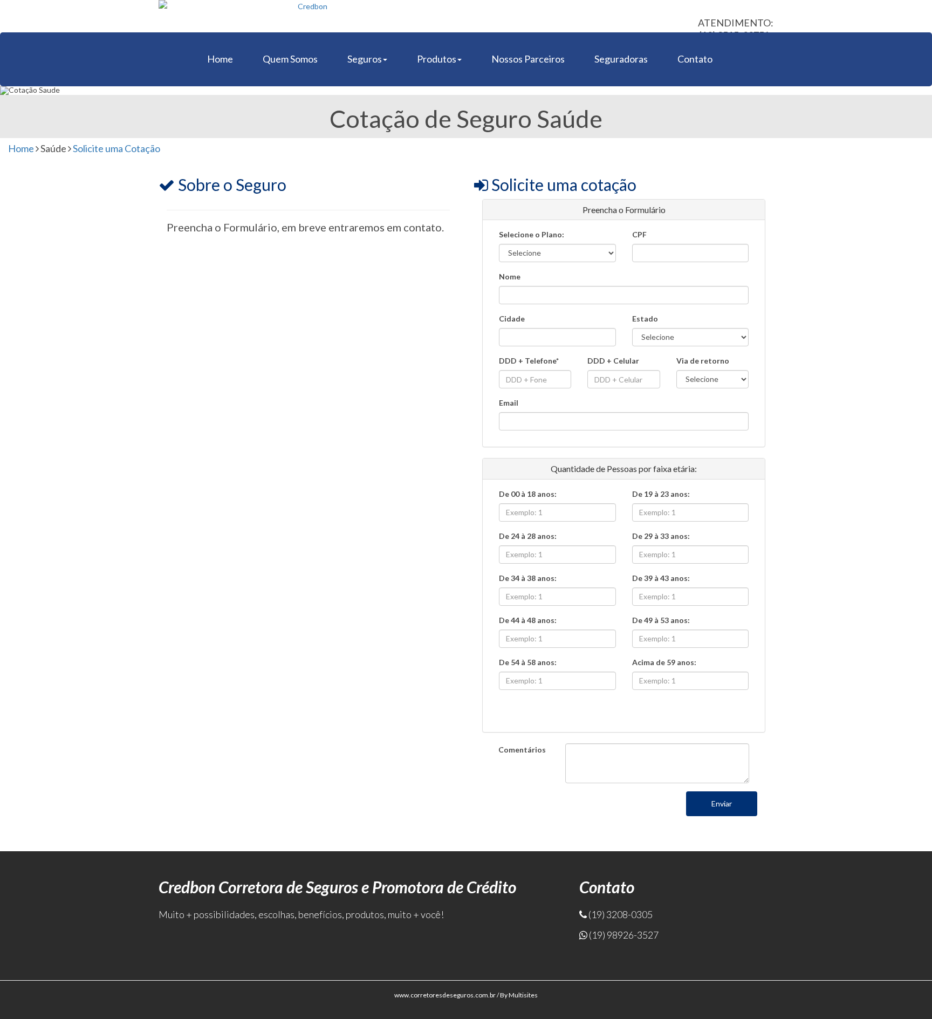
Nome (509, 276)
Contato (694, 59)
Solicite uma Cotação (116, 148)
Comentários (522, 749)
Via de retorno (702, 360)
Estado (645, 318)
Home (220, 59)
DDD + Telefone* (529, 360)
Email (508, 402)
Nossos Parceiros (528, 59)
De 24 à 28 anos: (528, 536)
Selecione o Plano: (531, 234)
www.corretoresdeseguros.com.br (445, 995)
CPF (639, 234)
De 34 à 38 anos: (528, 578)
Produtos (436, 59)
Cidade (512, 318)
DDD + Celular (613, 360)
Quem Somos (290, 59)
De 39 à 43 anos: (661, 578)
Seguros (364, 59)
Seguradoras (621, 59)
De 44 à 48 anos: (528, 620)
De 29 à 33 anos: (661, 536)
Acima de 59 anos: (664, 662)
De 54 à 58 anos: (528, 662)
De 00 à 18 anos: (528, 493)
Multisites (523, 995)
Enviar (721, 803)
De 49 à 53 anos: (661, 620)
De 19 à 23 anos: (661, 493)
